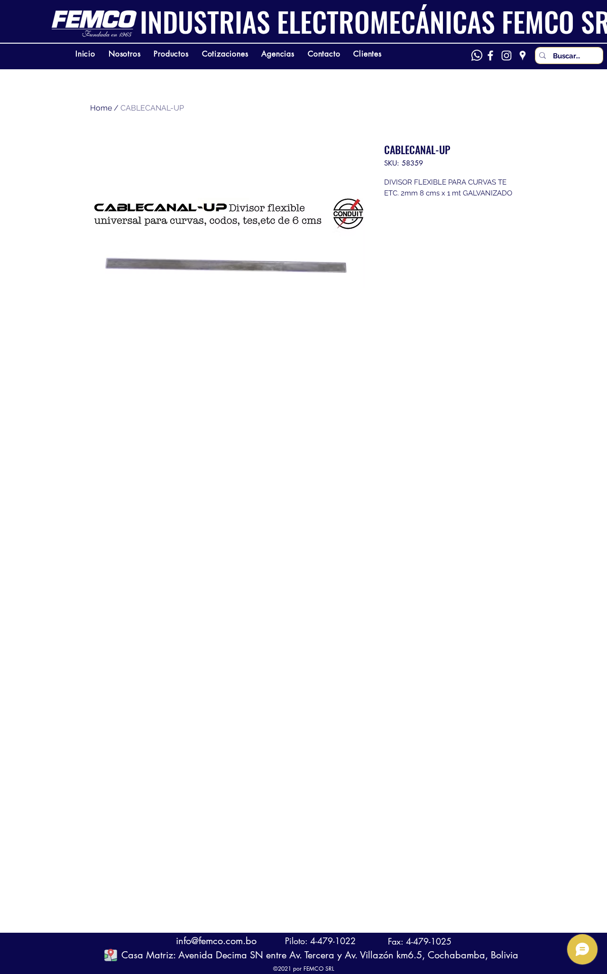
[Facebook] (490, 55)
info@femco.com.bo (216, 941)
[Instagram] (506, 55)
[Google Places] (522, 55)
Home (101, 107)
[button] (110, 955)
